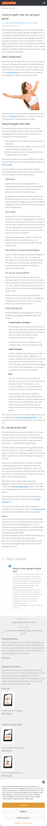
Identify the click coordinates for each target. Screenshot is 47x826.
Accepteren (23, 805)
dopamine (13, 116)
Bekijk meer (6, 658)
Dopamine (10, 559)
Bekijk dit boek (7, 713)
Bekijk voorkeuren (23, 818)
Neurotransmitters (20, 559)
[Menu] (44, 3)
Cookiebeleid (17, 823)
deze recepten (40, 509)
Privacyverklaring (27, 823)
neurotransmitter (13, 72)
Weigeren (23, 811)
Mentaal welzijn (8, 8)
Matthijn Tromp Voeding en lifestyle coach (22, 23)
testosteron (31, 219)
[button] (43, 782)
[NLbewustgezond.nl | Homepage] (11, 3)
